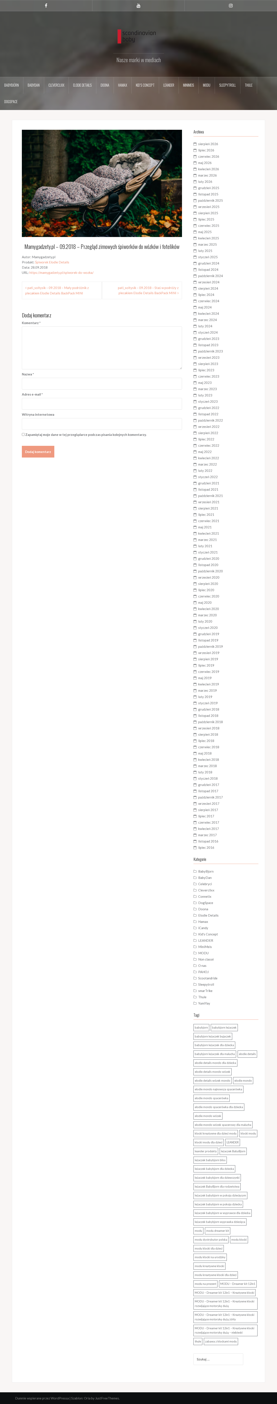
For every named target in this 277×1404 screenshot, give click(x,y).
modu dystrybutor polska (211, 1239)
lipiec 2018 (206, 741)
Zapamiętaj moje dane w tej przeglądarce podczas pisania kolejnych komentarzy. (86, 435)
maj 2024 (205, 307)
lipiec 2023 (206, 370)
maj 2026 (205, 163)
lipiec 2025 (206, 219)
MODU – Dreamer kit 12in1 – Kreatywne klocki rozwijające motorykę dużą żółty (224, 1317)
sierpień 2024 (208, 288)
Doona (105, 85)
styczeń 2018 (208, 778)
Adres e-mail (32, 394)
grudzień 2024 (208, 263)
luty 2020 (205, 621)
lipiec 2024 (206, 295)
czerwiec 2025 (208, 225)
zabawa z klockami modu (221, 1341)
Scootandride (207, 978)
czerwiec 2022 (208, 445)
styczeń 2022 (208, 477)
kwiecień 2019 (208, 684)
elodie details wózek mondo (212, 1080)
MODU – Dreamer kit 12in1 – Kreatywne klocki (224, 1292)
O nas (202, 965)
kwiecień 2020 (208, 609)
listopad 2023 (208, 345)
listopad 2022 (208, 414)
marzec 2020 (207, 615)
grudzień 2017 (208, 785)
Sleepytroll (227, 85)
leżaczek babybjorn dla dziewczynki (217, 1177)
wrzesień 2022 (208, 427)
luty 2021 (205, 546)
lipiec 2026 (206, 150)
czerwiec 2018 (208, 747)
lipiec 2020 (206, 590)
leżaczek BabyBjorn (233, 1151)
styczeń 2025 (208, 257)
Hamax (122, 85)
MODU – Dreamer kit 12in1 (237, 1284)
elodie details (247, 1054)
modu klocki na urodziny (210, 1257)
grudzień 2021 (208, 483)
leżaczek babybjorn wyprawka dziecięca (220, 1222)
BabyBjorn (206, 871)
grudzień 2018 (208, 709)
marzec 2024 (207, 320)
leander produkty (206, 1151)
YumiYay (204, 1003)
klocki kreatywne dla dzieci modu (216, 1133)
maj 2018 (205, 753)
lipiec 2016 (206, 847)
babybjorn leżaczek (224, 1027)
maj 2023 (205, 383)
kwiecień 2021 (208, 533)
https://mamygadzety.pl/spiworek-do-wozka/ (61, 272)
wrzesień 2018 (208, 728)
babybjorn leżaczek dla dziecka (214, 1045)
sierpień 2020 (208, 584)
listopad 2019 (208, 640)
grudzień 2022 (208, 408)
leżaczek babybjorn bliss (210, 1160)
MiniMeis (188, 85)
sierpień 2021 (208, 508)
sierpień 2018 (208, 734)
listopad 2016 (208, 841)
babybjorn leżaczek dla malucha (215, 1054)
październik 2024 (210, 276)
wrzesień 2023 (208, 357)
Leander (168, 85)
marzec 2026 (207, 175)
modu (198, 1230)
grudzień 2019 (208, 634)
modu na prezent (205, 1284)
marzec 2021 (207, 540)
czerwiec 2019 (208, 672)
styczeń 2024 (208, 332)
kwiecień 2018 (208, 759)
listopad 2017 (208, 791)
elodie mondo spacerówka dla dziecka (219, 1107)
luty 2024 (205, 326)
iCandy (203, 928)
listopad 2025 (208, 194)
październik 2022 (210, 420)
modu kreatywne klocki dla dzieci (216, 1275)
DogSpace (11, 101)
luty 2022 (205, 470)
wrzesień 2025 (208, 207)
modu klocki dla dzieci (208, 1248)
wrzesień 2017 (208, 803)
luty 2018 (205, 772)
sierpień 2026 (208, 144)
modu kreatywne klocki (209, 1266)
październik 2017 (210, 797)
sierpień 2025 (208, 213)
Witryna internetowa (38, 414)
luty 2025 (205, 251)
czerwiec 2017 (208, 822)
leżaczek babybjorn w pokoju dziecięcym (220, 1195)
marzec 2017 (207, 835)
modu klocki (239, 1239)
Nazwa (28, 374)
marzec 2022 (207, 464)
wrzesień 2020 (208, 577)
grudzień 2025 (208, 188)
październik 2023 (210, 351)
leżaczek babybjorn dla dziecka (214, 1168)
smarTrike (205, 991)
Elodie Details (82, 85)
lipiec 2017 (206, 816)
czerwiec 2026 (208, 156)
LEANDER (205, 940)
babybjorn (201, 1027)
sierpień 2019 (208, 659)
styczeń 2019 (208, 703)
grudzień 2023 (208, 339)
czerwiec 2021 (208, 521)
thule (198, 1341)
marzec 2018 (207, 766)
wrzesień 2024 (208, 282)
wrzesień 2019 (208, 653)
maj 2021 (205, 527)
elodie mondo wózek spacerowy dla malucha (223, 1124)
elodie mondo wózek (208, 1116)
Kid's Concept (208, 934)
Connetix (204, 896)
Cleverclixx (56, 85)
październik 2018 (210, 722)
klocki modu (248, 1133)
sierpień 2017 (208, 810)
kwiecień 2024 (208, 313)
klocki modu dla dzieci (208, 1142)
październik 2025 (210, 200)
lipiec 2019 (206, 665)
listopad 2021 (208, 489)
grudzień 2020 (208, 558)
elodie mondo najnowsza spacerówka (218, 1089)
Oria (87, 1398)
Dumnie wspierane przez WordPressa (42, 1398)
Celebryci (205, 884)
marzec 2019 (207, 690)
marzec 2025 (207, 244)
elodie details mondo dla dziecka (215, 1063)
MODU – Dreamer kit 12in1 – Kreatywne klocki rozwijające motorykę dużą (224, 1304)
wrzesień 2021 (208, 502)
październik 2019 (210, 646)
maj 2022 (205, 452)
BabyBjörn (11, 85)
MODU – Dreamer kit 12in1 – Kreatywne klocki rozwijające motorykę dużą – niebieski (224, 1330)
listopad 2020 (208, 565)
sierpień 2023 (208, 364)
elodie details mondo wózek (212, 1071)
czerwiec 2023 (208, 376)
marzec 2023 (207, 389)
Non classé (206, 959)
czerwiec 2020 (208, 596)
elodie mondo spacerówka (211, 1098)
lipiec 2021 (206, 514)
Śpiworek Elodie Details (52, 262)
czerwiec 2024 (208, 301)
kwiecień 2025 (208, 238)
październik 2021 (210, 496)
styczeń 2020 (208, 628)
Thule (249, 85)
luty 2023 (205, 395)
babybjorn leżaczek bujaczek (213, 1036)
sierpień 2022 (208, 433)
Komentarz (31, 323)
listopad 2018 (208, 715)
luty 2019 (205, 697)
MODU (206, 85)
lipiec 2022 (206, 439)
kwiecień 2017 (208, 829)
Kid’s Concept (145, 85)
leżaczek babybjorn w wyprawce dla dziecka (222, 1213)
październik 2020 (210, 571)
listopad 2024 (208, 269)
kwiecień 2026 (208, 169)
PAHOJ (203, 972)
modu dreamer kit (217, 1230)
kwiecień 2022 (208, 458)
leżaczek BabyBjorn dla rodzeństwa (217, 1186)
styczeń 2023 (208, 401)
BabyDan (34, 85)
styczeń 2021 (208, 552)
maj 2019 (205, 678)
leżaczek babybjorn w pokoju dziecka (218, 1204)
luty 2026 (205, 181)
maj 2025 (205, 232)
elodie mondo (243, 1080)
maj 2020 (205, 602)
